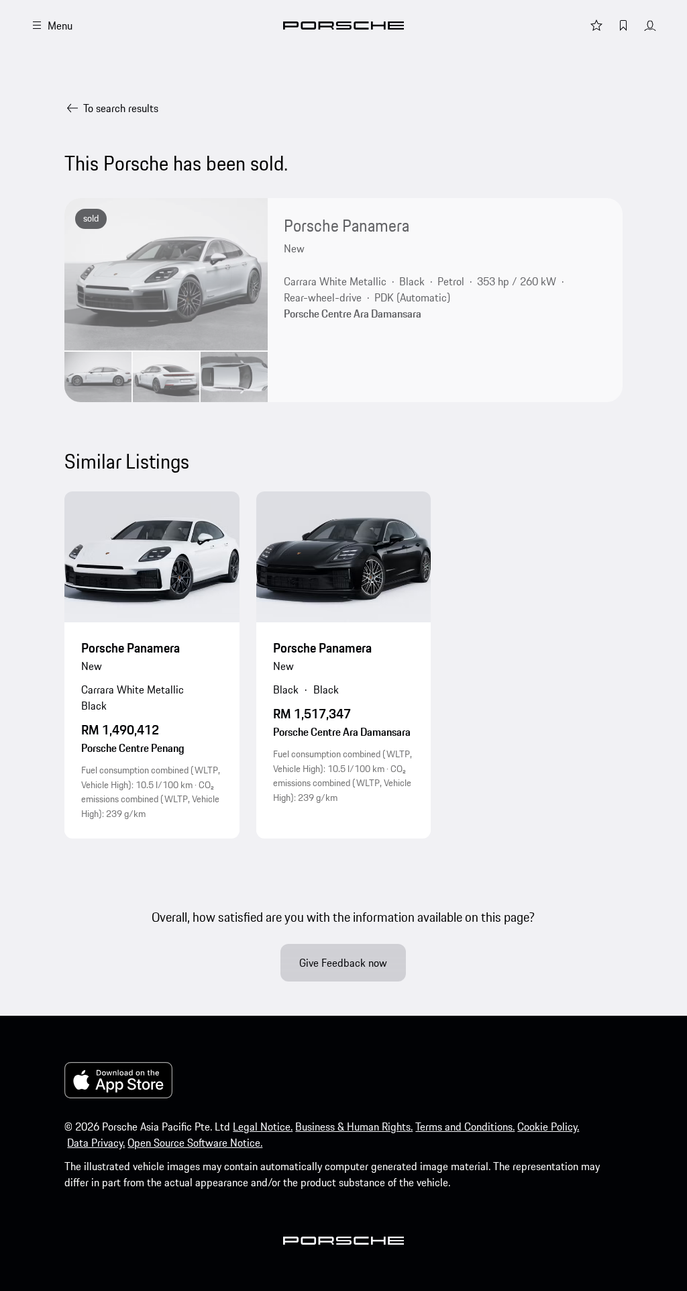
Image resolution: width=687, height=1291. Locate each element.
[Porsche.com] (343, 25)
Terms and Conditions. (465, 1126)
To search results (120, 108)
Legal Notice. (263, 1126)
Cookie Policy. (548, 1126)
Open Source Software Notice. (194, 1143)
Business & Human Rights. (354, 1126)
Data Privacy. (96, 1143)
